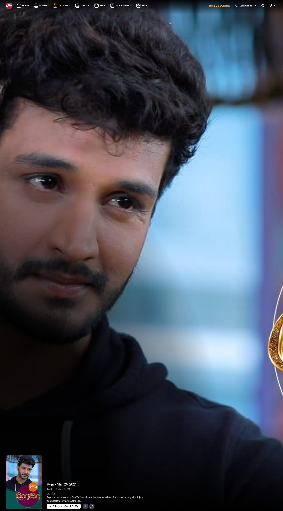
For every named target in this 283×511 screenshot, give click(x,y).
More (80, 501)
